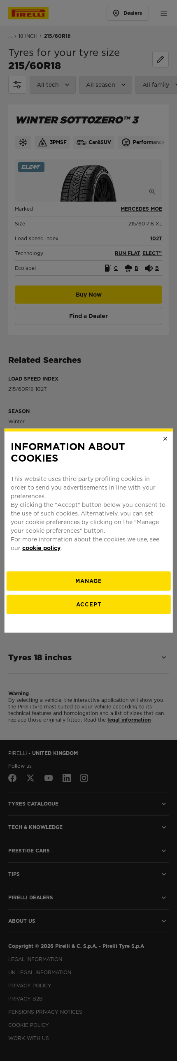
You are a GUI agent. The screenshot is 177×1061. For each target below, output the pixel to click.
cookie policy (41, 548)
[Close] (165, 438)
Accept (88, 604)
